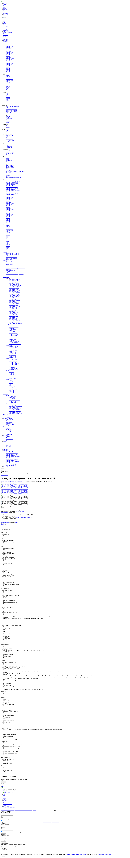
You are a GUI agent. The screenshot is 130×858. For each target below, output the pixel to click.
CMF (7, 130)
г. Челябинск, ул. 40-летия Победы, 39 (23, 517)
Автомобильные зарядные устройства (14, 177)
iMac (7, 81)
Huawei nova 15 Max (13, 369)
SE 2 (7, 103)
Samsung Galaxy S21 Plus (14, 306)
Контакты (5, 14)
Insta (10, 430)
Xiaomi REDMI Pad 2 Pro (14, 400)
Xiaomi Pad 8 (12, 397)
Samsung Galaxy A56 (13, 309)
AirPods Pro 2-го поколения (12, 107)
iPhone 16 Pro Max (10, 52)
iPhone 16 (8, 56)
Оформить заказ (4, 475)
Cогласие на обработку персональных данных (25, 810)
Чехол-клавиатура (10, 167)
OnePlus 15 (11, 372)
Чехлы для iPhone (10, 165)
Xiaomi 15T (11, 328)
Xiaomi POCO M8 (13, 335)
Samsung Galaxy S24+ (14, 296)
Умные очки (9, 147)
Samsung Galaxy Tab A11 (14, 409)
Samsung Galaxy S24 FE (14, 299)
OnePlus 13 (11, 374)
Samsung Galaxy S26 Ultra (14, 279)
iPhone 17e (8, 51)
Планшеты (5, 30)
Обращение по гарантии (9, 807)
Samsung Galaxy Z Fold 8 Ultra (15, 323)
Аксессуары (6, 10)
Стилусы (8, 175)
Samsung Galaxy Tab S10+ (14, 407)
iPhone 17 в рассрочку (11, 184)
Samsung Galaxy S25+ (14, 288)
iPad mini (8, 89)
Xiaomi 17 (11, 330)
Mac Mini (8, 82)
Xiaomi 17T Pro (12, 331)
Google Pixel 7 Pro (13, 350)
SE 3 (7, 101)
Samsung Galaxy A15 (13, 319)
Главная (2, 481)
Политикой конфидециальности (105, 854)
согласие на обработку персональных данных (75, 854)
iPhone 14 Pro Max (10, 63)
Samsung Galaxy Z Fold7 (14, 283)
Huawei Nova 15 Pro (13, 368)
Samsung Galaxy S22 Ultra (14, 303)
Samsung (8, 116)
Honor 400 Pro (12, 381)
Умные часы (6, 31)
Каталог (5, 3)
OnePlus (8, 121)
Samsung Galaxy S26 (13, 281)
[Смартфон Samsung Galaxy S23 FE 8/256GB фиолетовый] (14, 482)
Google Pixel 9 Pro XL (14, 346)
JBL (7, 154)
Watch (4, 8)
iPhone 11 (8, 70)
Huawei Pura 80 (12, 362)
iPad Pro (8, 86)
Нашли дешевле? (4, 512)
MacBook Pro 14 (9, 79)
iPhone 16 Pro (9, 54)
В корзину (3, 782)
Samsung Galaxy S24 (13, 297)
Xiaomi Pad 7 (12, 398)
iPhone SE (8, 71)
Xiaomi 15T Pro (12, 329)
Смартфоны (6, 29)
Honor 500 (11, 383)
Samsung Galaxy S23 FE (14, 302)
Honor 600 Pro (12, 387)
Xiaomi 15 (11, 325)
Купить (2, 508)
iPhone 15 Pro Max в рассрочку (13, 190)
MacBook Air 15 (9, 77)
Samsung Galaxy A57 (13, 308)
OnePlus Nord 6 (12, 375)
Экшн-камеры (9, 146)
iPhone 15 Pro (9, 59)
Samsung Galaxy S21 (13, 307)
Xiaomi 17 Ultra (12, 339)
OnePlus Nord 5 (12, 378)
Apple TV (8, 145)
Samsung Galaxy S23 (13, 301)
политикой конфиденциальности (51, 822)
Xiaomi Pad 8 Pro (12, 396)
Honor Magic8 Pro (13, 389)
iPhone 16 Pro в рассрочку (12, 187)
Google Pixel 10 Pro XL (14, 357)
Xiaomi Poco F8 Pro (13, 333)
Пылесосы (8, 161)
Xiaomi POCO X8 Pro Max (15, 344)
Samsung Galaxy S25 (13, 289)
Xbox (7, 136)
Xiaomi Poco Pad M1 (13, 401)
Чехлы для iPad (9, 166)
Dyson (4, 36)
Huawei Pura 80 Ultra (13, 359)
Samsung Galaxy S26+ (14, 280)
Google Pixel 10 (12, 355)
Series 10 (8, 98)
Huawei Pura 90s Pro (13, 364)
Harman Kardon (9, 153)
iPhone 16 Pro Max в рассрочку (13, 185)
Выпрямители (9, 160)
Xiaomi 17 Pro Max (13, 338)
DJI (9, 433)
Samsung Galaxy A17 (13, 318)
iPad (4, 7)
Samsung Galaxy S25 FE (14, 291)
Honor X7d (11, 390)
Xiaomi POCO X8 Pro (13, 342)
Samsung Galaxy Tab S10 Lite (15, 413)
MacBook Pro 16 (9, 80)
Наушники (8, 172)
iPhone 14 (8, 67)
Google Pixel (9, 118)
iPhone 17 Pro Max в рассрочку (13, 181)
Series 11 (8, 97)
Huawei (7, 119)
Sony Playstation (9, 135)
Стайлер (8, 158)
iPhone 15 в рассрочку (11, 194)
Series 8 (7, 100)
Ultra (7, 95)
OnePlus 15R (11, 373)
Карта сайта (6, 806)
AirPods (5, 9)
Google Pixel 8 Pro (13, 347)
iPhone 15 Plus (9, 60)
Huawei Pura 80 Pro (13, 361)
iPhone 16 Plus (9, 53)
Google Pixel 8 (12, 348)
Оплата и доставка (7, 804)
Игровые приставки (8, 32)
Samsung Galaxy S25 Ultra (14, 286)
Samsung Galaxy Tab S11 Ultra (15, 406)
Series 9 (7, 99)
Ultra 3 (7, 93)
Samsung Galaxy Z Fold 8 (14, 322)
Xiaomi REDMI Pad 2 (13, 402)
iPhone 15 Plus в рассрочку (12, 193)
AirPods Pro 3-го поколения (12, 106)
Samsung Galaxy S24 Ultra (14, 295)
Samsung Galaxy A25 (13, 317)
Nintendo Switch (9, 139)
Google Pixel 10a (12, 353)
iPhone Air (8, 48)
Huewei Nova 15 (12, 367)
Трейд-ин (5, 13)
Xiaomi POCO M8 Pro (14, 341)
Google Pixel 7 (12, 351)
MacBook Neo (9, 75)
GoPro (10, 431)
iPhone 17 (8, 49)
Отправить (3, 823)
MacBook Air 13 (9, 76)
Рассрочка (5, 40)
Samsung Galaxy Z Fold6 (14, 292)
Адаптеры (8, 170)
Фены (7, 159)
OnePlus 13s (11, 376)
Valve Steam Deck (10, 140)
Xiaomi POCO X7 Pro (13, 327)
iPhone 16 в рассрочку (11, 189)
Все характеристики (5, 773)
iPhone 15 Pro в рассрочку (12, 191)
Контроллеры (9, 137)
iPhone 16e (8, 57)
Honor (7, 122)
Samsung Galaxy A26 (13, 316)
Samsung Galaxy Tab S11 (14, 405)
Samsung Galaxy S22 (13, 305)
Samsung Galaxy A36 (13, 313)
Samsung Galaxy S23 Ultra (14, 300)
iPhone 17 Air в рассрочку (12, 183)
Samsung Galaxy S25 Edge (14, 290)
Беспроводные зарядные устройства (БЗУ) (15, 171)
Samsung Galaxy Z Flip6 (14, 294)
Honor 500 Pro (12, 384)
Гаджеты (5, 33)
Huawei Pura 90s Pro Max (14, 363)
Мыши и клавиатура (10, 173)
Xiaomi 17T (11, 340)
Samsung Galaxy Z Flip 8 (14, 320)
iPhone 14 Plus (9, 64)
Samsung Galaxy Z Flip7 (14, 284)
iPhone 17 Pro (9, 47)
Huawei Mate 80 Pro (13, 366)
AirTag (7, 176)
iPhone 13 (8, 68)
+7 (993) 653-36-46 (20, 511)
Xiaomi (7, 117)
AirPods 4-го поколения (11, 109)
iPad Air (7, 87)
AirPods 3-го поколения (11, 110)
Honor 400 (11, 380)
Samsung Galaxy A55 (13, 311)
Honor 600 (11, 385)
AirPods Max (9, 112)
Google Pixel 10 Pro (13, 356)
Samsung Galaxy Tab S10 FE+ (15, 412)
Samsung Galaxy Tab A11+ (15, 411)
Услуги (4, 805)
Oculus (7, 141)
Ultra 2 (7, 94)
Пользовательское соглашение (7, 810)
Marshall (8, 150)
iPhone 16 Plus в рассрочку (12, 188)
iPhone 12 (8, 69)
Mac (4, 5)
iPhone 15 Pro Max (10, 58)
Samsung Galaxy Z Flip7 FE (15, 285)
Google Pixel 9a (12, 352)
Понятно (2, 856)
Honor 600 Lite (12, 386)
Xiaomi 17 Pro (12, 336)
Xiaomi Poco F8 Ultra (13, 334)
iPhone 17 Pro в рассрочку (12, 182)
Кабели (7, 168)
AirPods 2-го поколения (11, 111)
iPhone (4, 4)
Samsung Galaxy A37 (13, 312)
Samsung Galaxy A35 (13, 314)
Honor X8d (11, 391)
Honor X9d (11, 392)
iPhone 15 (8, 62)
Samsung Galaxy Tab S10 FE (15, 408)
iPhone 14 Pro (9, 65)
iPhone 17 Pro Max (10, 46)
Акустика (5, 35)
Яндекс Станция (10, 152)
